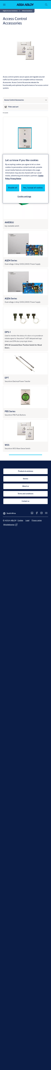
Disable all (12, 188)
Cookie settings (24, 196)
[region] (26, 178)
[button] (27, 11)
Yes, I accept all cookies (33, 188)
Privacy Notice (15, 179)
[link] (12, 11)
